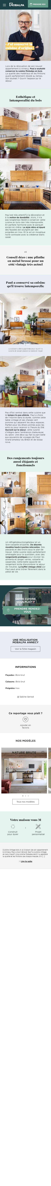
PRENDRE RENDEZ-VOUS (27, 610)
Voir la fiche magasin (25, 649)
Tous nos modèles (26, 802)
